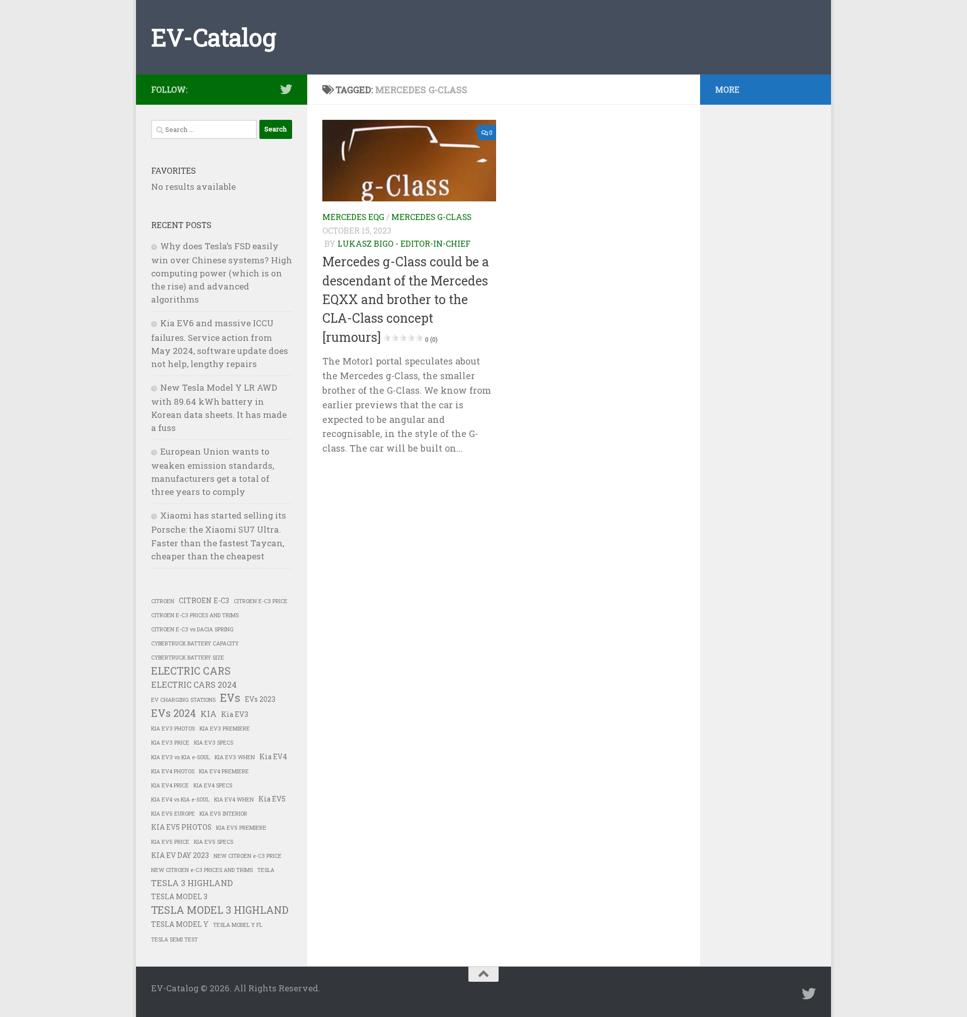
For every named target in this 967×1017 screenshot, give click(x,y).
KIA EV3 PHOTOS (173, 728)
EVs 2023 (260, 699)
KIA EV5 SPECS (213, 841)
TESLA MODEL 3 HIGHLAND (220, 909)
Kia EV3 (234, 714)
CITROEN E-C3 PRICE (261, 601)
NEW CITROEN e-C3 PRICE (248, 855)
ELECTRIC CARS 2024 (194, 684)
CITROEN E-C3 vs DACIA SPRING (192, 629)
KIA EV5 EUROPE (173, 813)
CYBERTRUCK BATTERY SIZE (187, 657)
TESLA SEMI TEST (174, 939)
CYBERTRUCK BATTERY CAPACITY (195, 643)
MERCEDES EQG (353, 216)
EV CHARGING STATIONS (183, 699)
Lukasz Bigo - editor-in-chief (403, 243)
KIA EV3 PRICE (170, 742)
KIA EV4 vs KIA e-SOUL (180, 799)
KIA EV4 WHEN (234, 799)
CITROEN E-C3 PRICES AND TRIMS (195, 615)
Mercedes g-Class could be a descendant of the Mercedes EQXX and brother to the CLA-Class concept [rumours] (405, 299)
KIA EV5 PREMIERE (241, 827)
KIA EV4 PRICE (170, 785)
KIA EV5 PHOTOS (181, 827)
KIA (208, 713)
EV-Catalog (213, 37)
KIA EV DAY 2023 (180, 855)
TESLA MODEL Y (180, 924)
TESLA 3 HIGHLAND (192, 883)
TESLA (265, 870)
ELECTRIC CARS (191, 670)
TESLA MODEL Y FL (237, 924)
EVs (230, 697)
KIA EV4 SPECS (212, 785)
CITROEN (162, 601)
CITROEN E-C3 (204, 600)
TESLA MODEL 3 (179, 896)
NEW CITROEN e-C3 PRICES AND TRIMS (202, 870)
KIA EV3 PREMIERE (224, 728)
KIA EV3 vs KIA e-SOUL (180, 757)
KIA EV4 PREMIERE (224, 771)
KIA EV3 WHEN (235, 757)
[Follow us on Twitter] (286, 89)
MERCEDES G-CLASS (431, 216)
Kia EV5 (272, 799)
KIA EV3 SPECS (213, 742)
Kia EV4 (273, 756)
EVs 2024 (173, 712)
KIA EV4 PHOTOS (172, 771)
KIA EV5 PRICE (170, 841)
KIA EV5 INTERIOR (223, 813)
